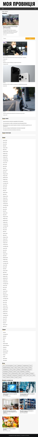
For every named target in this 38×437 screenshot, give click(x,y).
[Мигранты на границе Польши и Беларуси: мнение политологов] (10, 19)
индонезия (30, 369)
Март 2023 (5, 214)
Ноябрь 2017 (5, 313)
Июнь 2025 (5, 166)
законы (14, 369)
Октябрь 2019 (5, 281)
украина (12, 377)
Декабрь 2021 (5, 240)
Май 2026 (4, 145)
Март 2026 (5, 149)
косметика (27, 371)
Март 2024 (5, 194)
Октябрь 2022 (5, 224)
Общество (4, 347)
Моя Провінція (19, 3)
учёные (16, 377)
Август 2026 (5, 140)
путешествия (15, 375)
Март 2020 (5, 272)
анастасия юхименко (9, 365)
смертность (20, 375)
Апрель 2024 (5, 192)
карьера (14, 371)
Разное (4, 60)
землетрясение (24, 369)
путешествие (9, 375)
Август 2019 (5, 285)
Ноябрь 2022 (5, 222)
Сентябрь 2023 (5, 205)
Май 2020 (4, 268)
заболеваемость (5, 369)
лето (9, 373)
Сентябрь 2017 (5, 315)
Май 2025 (4, 168)
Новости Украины (6, 345)
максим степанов (15, 373)
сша (30, 375)
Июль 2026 (5, 142)
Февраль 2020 (5, 274)
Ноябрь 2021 (5, 242)
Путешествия (5, 352)
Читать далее (5, 34)
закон (11, 369)
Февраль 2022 (5, 237)
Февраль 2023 (5, 216)
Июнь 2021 (5, 250)
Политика (4, 349)
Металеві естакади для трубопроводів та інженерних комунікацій (27, 411)
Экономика (5, 360)
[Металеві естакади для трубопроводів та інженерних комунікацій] (27, 404)
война (12, 367)
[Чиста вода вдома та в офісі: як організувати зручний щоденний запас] (27, 387)
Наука (4, 341)
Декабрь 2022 (5, 220)
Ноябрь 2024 (5, 179)
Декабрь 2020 (5, 257)
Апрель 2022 (5, 233)
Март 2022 (5, 235)
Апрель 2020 (5, 270)
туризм (4, 377)
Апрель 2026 (5, 147)
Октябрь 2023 (5, 203)
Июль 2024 (5, 186)
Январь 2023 (5, 218)
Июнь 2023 (5, 209)
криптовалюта (5, 373)
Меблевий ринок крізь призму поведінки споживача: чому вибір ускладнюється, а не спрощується (17, 126)
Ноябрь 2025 (5, 157)
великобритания (26, 365)
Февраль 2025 (5, 173)
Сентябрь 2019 (5, 283)
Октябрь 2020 (5, 261)
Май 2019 (4, 289)
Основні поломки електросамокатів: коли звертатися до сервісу (14, 113)
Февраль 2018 (5, 307)
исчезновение (5, 371)
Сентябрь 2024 (5, 183)
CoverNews (23, 435)
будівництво (20, 365)
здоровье (18, 369)
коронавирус (22, 371)
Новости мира (5, 343)
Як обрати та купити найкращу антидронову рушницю (12, 62)
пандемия (27, 373)
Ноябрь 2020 (5, 259)
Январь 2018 (5, 309)
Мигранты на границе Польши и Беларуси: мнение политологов (10, 27)
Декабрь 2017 (5, 311)
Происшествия (5, 55)
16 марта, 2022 (8, 28)
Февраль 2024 (5, 196)
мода (20, 373)
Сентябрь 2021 (5, 246)
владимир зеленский (6, 367)
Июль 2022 (5, 227)
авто (3, 365)
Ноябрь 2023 (5, 201)
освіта (23, 373)
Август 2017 (5, 317)
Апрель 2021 (5, 253)
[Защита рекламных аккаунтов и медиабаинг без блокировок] (10, 387)
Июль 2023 (5, 207)
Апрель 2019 (5, 291)
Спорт (4, 356)
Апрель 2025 (5, 170)
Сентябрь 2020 (5, 263)
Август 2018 (5, 300)
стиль (28, 375)
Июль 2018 (5, 302)
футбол (20, 377)
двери (19, 367)
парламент (32, 373)
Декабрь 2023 (5, 199)
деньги (23, 367)
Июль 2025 (5, 164)
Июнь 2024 (5, 188)
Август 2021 (5, 248)
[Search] (35, 9)
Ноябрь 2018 (5, 296)
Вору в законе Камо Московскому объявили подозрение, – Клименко (14, 57)
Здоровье (4, 336)
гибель (16, 367)
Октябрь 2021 (5, 244)
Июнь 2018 (5, 304)
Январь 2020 (5, 276)
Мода (4, 339)
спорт (24, 375)
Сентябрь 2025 (5, 160)
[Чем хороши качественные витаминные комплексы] (10, 422)
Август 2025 (5, 162)
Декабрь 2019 (5, 278)
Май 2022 (4, 231)
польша (4, 375)
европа (26, 367)
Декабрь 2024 (5, 177)
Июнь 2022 (5, 229)
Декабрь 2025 (5, 155)
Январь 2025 (5, 175)
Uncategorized (5, 334)
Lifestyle (4, 332)
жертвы (30, 367)
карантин (10, 371)
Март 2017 (5, 326)
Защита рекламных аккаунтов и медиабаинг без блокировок (13, 121)
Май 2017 (4, 322)
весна (31, 365)
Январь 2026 (5, 153)
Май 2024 (4, 190)
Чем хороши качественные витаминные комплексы (12, 129)
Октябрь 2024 (5, 181)
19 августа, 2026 (8, 430)
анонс (15, 365)
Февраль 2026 (5, 151)
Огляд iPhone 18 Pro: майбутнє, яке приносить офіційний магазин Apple (15, 84)
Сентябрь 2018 (5, 298)
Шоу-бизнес (5, 358)
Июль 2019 (5, 287)
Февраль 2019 (5, 294)
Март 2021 (5, 255)
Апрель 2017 (5, 324)
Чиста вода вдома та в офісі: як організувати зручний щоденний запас (15, 123)
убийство (8, 377)
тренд (34, 375)
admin (4, 396)
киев (18, 371)
